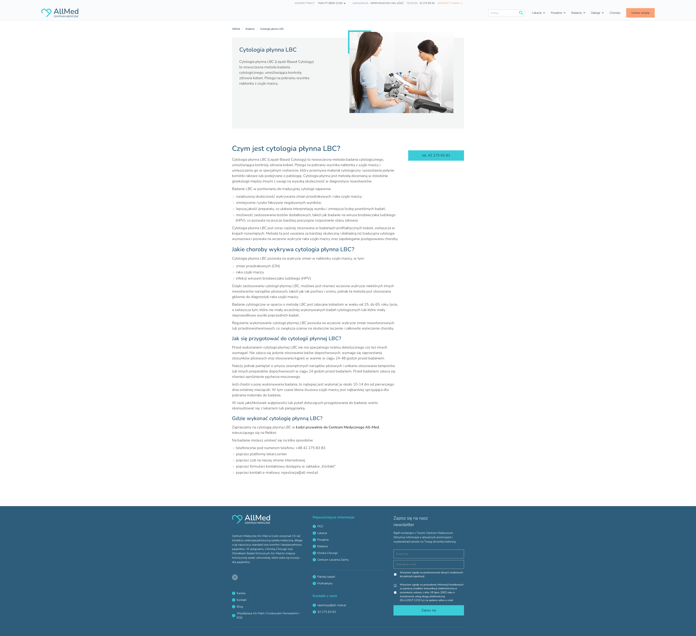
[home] (59, 13)
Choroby (615, 13)
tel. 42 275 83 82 (436, 155)
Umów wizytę (640, 13)
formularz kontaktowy (267, 466)
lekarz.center (276, 454)
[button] (332, 3)
